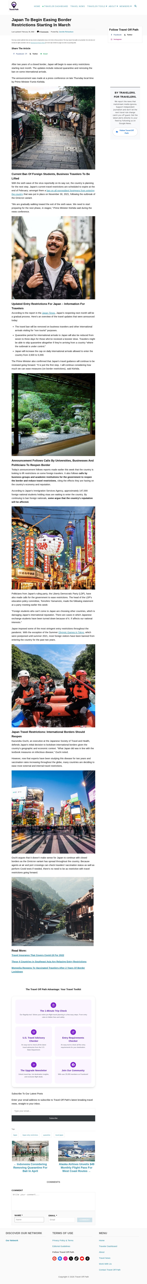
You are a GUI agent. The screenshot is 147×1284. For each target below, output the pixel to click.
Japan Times (48, 313)
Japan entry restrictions (30, 1135)
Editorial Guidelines (61, 1246)
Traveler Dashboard (108, 1246)
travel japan (59, 1135)
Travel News (104, 1258)
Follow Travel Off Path (127, 131)
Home (102, 1240)
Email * (53, 1215)
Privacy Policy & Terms (62, 1240)
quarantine (46, 1135)
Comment (17, 1190)
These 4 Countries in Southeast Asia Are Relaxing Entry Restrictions (49, 961)
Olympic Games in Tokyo (71, 632)
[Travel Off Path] (16, 6)
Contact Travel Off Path (109, 1270)
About (101, 1252)
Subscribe (53, 1118)
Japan (15, 1135)
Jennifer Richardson (66, 32)
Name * (19, 1215)
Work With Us (105, 1264)
